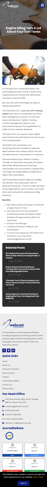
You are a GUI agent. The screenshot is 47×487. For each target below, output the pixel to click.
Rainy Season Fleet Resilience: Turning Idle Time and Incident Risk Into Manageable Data (23, 269)
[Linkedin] (8, 350)
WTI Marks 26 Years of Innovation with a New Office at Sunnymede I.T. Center (23, 255)
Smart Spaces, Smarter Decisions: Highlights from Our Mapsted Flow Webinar (22, 296)
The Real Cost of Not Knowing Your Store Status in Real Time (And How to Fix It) (23, 282)
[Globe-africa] (13, 350)
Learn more (38, 477)
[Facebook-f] (4, 350)
